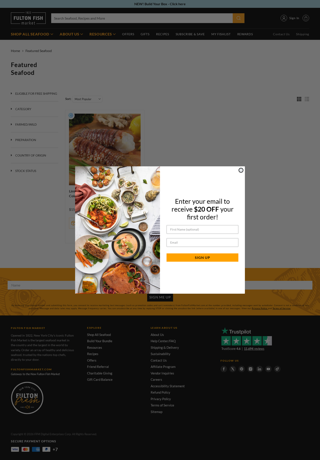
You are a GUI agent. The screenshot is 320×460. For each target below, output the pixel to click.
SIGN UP (202, 257)
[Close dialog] (241, 170)
